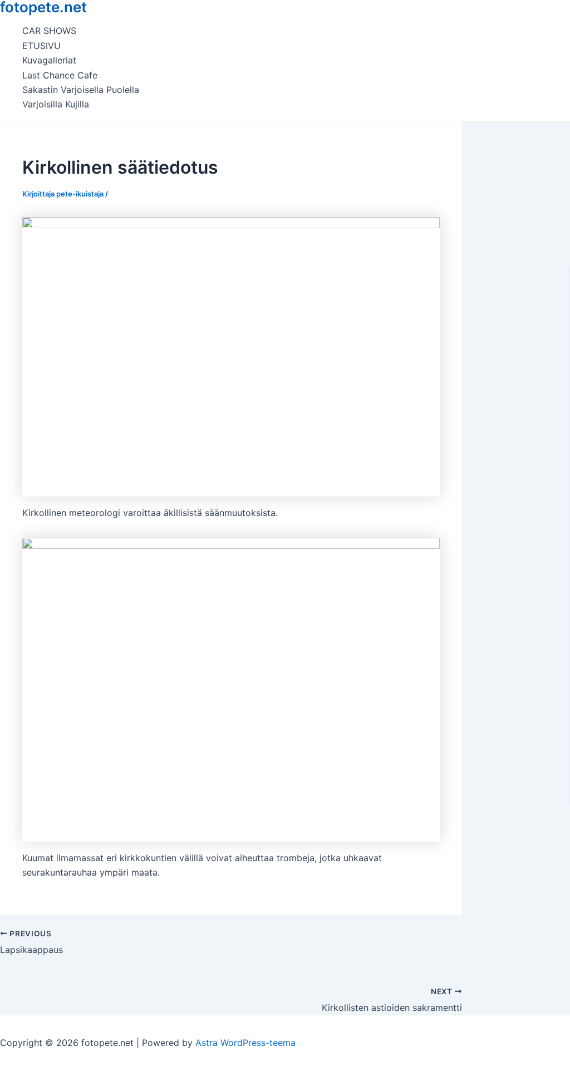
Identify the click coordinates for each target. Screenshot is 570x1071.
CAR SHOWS (49, 30)
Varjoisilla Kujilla (55, 104)
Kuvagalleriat (49, 60)
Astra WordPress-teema (245, 1042)
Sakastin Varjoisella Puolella (80, 89)
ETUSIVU (41, 45)
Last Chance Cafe (59, 75)
